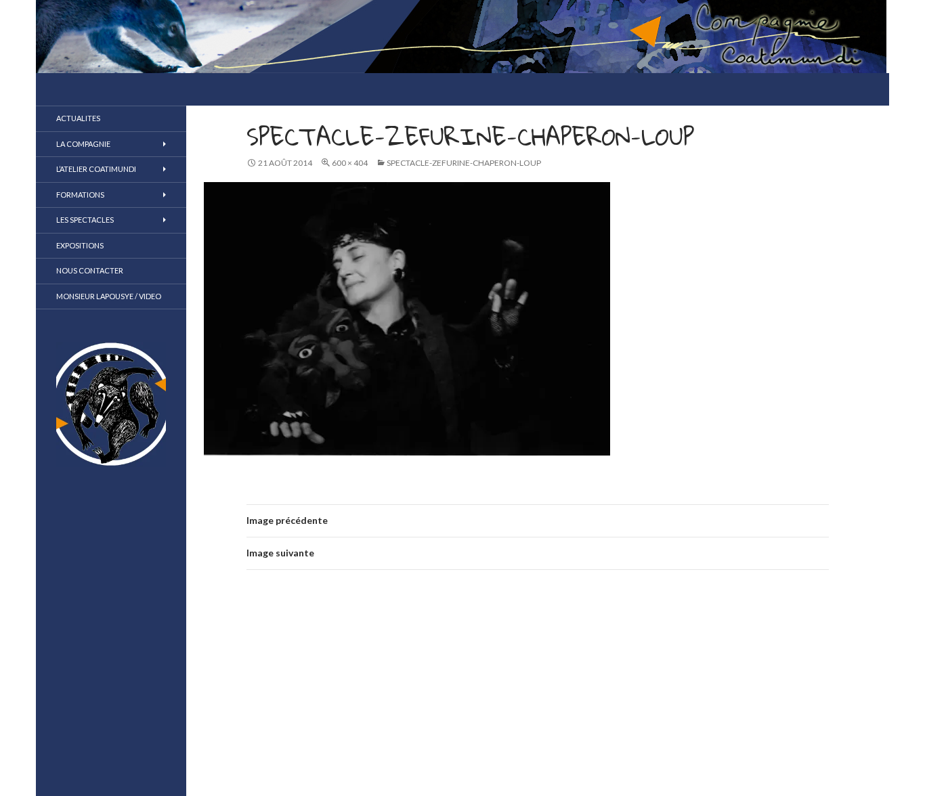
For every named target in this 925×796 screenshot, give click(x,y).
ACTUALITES (78, 118)
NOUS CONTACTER (89, 270)
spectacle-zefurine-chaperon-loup (464, 163)
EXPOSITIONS (80, 245)
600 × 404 (350, 163)
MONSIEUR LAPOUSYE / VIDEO (108, 296)
